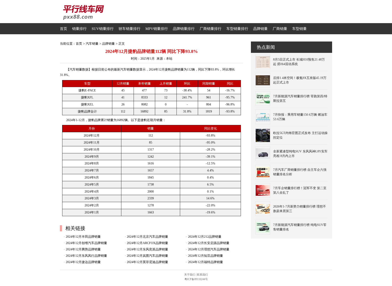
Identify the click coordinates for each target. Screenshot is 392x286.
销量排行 (79, 29)
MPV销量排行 (156, 29)
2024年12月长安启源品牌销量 (208, 243)
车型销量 (299, 29)
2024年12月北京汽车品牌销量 (147, 236)
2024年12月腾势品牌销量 (83, 249)
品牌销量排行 (184, 29)
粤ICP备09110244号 (196, 279)
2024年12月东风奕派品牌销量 (147, 249)
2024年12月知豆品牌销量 (205, 255)
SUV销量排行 (103, 29)
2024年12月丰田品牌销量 (83, 236)
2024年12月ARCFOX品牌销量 (147, 243)
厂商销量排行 (210, 29)
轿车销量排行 (129, 29)
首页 (63, 29)
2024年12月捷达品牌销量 (83, 262)
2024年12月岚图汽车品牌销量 (147, 255)
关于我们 (189, 274)
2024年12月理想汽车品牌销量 (208, 249)
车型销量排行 (237, 29)
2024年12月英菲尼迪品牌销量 (147, 262)
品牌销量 (260, 29)
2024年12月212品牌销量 (204, 236)
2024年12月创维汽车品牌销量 (86, 243)
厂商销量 (280, 29)
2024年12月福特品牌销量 (205, 262)
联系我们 (202, 274)
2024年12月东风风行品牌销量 (86, 255)
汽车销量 (92, 43)
